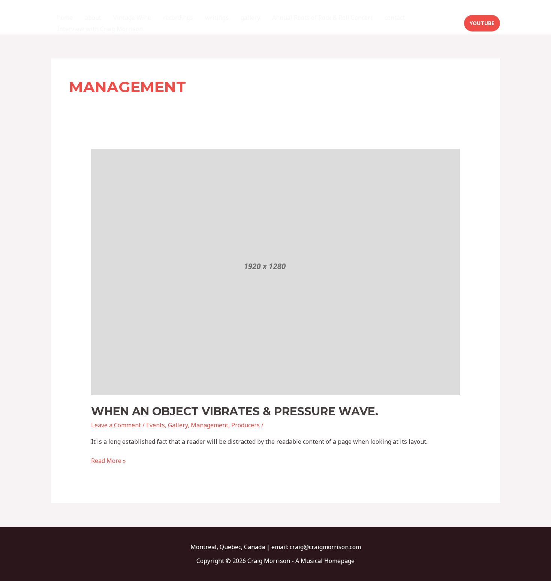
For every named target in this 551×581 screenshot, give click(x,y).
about (93, 17)
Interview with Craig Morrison (100, 29)
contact (395, 17)
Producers (245, 425)
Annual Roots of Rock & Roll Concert (322, 17)
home (65, 17)
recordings (178, 17)
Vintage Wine (132, 17)
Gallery (178, 425)
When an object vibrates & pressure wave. (234, 411)
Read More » (108, 460)
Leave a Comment (116, 425)
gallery (250, 17)
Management (209, 425)
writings (217, 17)
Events (155, 425)
